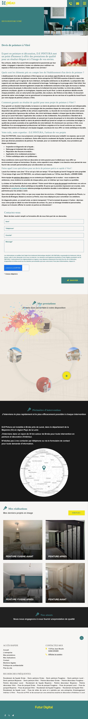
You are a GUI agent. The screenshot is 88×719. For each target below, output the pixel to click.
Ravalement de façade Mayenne (39, 683)
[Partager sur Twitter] (9, 715)
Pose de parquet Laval (67, 685)
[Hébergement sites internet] (44, 711)
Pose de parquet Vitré (26, 688)
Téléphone (44, 224)
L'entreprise (7, 652)
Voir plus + (76, 513)
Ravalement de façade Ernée (14, 678)
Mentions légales (9, 663)
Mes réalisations (9, 658)
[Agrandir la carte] (44, 472)
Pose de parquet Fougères (47, 685)
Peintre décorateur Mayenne (65, 683)
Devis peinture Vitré (31, 680)
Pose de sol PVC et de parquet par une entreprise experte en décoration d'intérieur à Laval (51, 693)
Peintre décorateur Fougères (72, 680)
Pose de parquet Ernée (26, 685)
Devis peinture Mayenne (12, 680)
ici (74, 261)
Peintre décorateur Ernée (50, 680)
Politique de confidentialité (13, 665)
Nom (44, 217)
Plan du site (7, 668)
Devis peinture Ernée (36, 678)
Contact (6, 660)
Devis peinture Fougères (55, 678)
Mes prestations (9, 655)
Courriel (44, 231)
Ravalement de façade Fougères (49, 688)
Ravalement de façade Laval (14, 690)
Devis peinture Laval (75, 678)
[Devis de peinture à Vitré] (72, 59)
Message (44, 238)
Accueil (6, 650)
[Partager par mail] (13, 715)
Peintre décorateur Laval (13, 683)
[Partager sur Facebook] (5, 715)
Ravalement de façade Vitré (73, 688)
